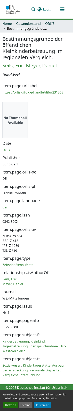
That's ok (10, 405)
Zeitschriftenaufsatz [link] (17, 265)
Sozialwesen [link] (11, 365)
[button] (12, 9)
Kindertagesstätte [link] (36, 365)
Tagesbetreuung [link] (15, 346)
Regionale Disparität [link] (45, 370)
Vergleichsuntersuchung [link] (21, 375)
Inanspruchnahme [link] (43, 346)
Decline (25, 405)
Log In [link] (48, 9)
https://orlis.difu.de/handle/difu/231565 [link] (32, 92)
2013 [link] (6, 150)
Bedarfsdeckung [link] (15, 370)
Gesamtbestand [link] (28, 23)
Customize (42, 405)
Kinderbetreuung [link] (15, 341)
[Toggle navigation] (62, 9)
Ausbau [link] (58, 365)
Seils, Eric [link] (13, 65)
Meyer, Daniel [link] (41, 65)
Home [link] (7, 23)
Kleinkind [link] (38, 341)
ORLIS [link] (49, 23)
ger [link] (5, 207)
